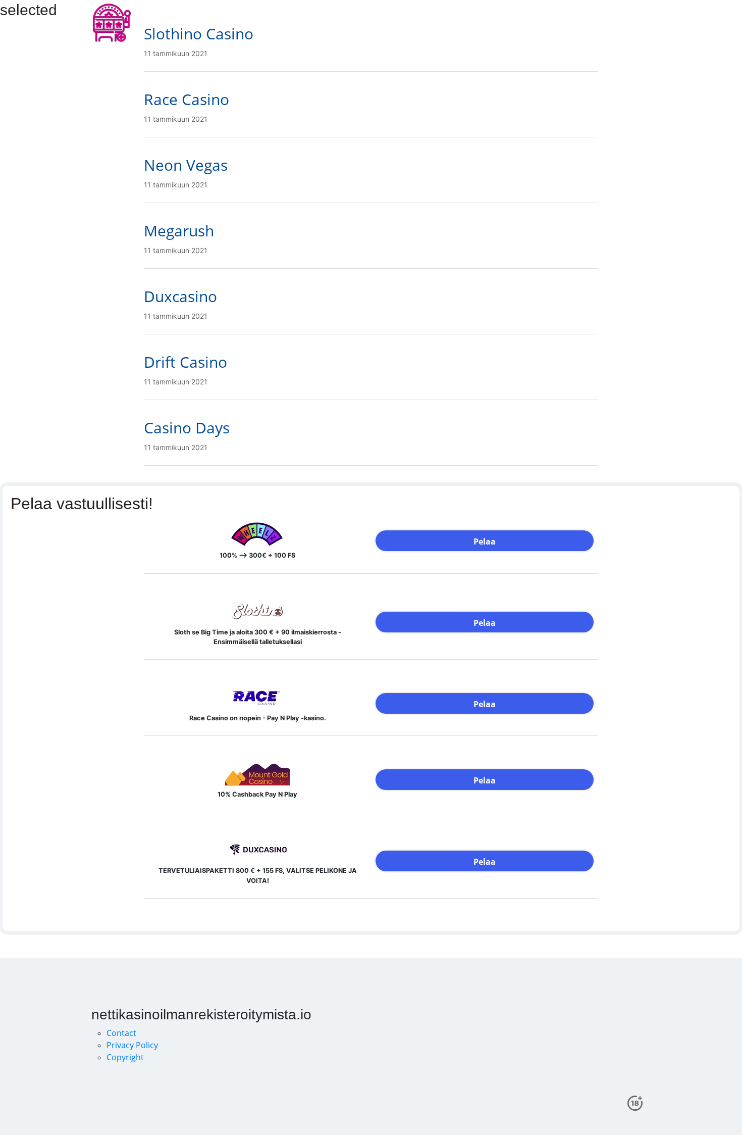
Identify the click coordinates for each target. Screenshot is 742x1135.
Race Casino (186, 99)
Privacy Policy (132, 1045)
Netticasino (436, 22)
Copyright (125, 1057)
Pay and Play (493, 22)
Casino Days (187, 427)
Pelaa (484, 541)
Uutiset (541, 22)
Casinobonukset (372, 22)
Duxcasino (180, 296)
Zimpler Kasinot (595, 22)
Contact (121, 1033)
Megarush (179, 230)
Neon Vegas (186, 165)
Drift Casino (185, 362)
